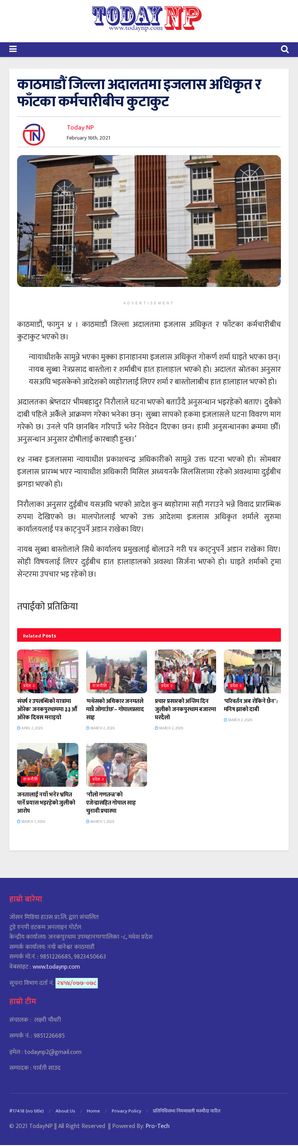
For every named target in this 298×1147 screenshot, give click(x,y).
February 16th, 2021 (88, 137)
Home (93, 1111)
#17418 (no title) (26, 1111)
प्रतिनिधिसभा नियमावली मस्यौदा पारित (186, 1111)
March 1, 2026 (33, 822)
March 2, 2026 (102, 728)
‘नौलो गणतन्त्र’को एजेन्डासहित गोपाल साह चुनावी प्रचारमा (111, 803)
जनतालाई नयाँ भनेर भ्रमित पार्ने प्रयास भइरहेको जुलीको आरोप (46, 803)
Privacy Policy (126, 1111)
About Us (65, 1111)
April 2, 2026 (32, 728)
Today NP (80, 127)
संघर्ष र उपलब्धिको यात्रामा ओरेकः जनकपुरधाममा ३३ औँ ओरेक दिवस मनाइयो (47, 709)
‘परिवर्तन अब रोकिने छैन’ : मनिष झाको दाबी (251, 705)
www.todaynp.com (56, 967)
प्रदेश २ (29, 686)
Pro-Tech (158, 1126)
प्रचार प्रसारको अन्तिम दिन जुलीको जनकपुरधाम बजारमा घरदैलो (185, 709)
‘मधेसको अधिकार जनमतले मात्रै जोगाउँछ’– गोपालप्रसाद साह (115, 709)
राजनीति (99, 686)
